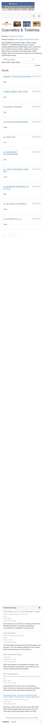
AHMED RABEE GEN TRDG (15, 91)
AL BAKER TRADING (12, 106)
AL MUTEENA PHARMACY (15, 203)
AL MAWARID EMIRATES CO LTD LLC (16, 187)
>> (15, 235)
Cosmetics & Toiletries (15, 36)
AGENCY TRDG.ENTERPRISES (17, 76)
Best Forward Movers (10, 674)
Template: (5, 722)
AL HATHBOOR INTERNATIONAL (10, 153)
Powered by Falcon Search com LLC (18, 718)
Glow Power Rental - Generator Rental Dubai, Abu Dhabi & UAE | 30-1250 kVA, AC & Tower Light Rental (21, 696)
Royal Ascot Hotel (9, 633)
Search (37, 65)
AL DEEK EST (9, 137)
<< (4, 235)
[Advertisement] (22, 262)
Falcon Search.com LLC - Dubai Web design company (21, 611)
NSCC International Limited (12, 654)
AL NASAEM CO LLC (12, 218)
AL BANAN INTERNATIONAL (16, 121)
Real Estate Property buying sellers (27, 39)
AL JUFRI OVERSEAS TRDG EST (16, 170)
